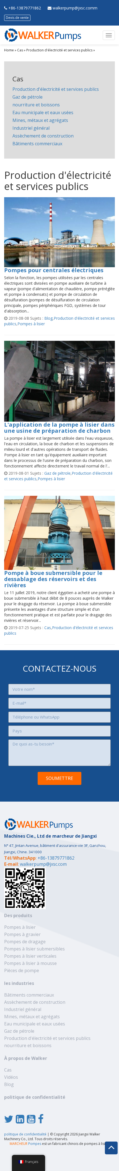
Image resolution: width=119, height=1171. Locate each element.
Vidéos (11, 1077)
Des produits (18, 915)
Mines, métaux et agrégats (40, 120)
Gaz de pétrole (27, 97)
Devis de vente (17, 17)
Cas (20, 50)
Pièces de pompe (21, 970)
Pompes (25, 1143)
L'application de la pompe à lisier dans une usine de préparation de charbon (59, 427)
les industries (19, 983)
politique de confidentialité (34, 1097)
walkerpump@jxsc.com (43, 864)
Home (9, 50)
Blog (48, 318)
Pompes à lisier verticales (30, 956)
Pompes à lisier (31, 323)
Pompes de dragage (25, 942)
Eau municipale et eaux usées (42, 112)
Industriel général (31, 128)
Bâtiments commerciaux (37, 144)
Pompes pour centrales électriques (54, 270)
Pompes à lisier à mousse (30, 963)
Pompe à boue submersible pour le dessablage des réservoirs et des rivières (53, 579)
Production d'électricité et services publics (59, 50)
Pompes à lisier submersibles (34, 949)
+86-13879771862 (24, 8)
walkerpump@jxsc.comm (75, 8)
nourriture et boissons (36, 105)
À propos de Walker (25, 1058)
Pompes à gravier (22, 934)
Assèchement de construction (43, 136)
